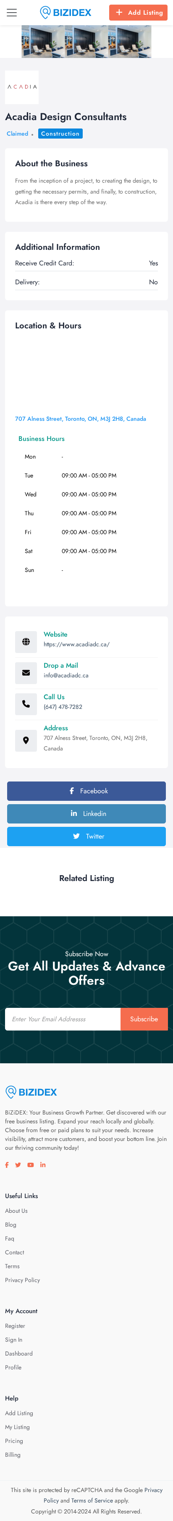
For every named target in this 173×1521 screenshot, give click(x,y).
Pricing (14, 1441)
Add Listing (145, 12)
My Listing (17, 1427)
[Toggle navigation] (11, 12)
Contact (14, 1252)
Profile (13, 1367)
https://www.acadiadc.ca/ (77, 644)
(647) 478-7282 (63, 707)
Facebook (93, 791)
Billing (13, 1454)
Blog (10, 1224)
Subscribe (144, 1019)
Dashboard (19, 1353)
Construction (60, 133)
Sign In (13, 1339)
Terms (12, 1266)
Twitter (94, 836)
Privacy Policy (22, 1280)
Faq (9, 1238)
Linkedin (93, 813)
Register (15, 1326)
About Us (16, 1210)
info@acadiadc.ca (66, 675)
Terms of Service (92, 1500)
